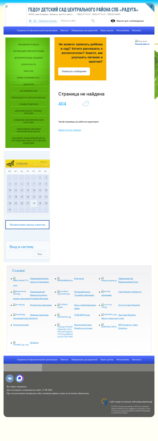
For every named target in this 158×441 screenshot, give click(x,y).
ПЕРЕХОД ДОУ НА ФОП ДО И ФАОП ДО (28, 98)
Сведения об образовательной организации (37, 30)
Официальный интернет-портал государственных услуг (31, 281)
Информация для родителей (84, 30)
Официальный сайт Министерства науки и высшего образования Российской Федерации (30, 295)
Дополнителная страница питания (28, 112)
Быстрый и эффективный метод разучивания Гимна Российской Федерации (28, 140)
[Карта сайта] (35, 21)
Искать (93, 21)
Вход (39, 254)
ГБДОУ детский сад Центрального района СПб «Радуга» (83, 10)
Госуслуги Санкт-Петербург (129, 305)
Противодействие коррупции (28, 51)
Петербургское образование (41, 305)
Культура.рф (79, 278)
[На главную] (30, 21)
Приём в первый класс (28, 78)
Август (43, 162)
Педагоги (29, 84)
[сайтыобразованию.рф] (149, 7)
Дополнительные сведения (29, 58)
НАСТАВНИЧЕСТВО (28, 91)
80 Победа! (34, 343)
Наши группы (106, 30)
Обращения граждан (28, 45)
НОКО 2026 (28, 71)
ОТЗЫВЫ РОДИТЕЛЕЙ (28, 104)
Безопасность (28, 64)
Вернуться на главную (69, 130)
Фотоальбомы (122, 30)
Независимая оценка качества (27, 224)
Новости (64, 30)
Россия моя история (21, 325)
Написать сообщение (74, 71)
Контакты (136, 30)
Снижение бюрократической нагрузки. (29, 121)
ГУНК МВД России (82, 315)
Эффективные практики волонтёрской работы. (28, 130)
